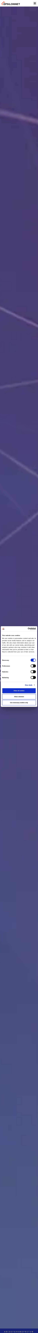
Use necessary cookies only (19, 702)
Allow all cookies (19, 690)
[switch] (33, 665)
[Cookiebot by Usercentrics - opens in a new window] (28, 629)
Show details (28, 685)
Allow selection (19, 696)
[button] (35, 3)
